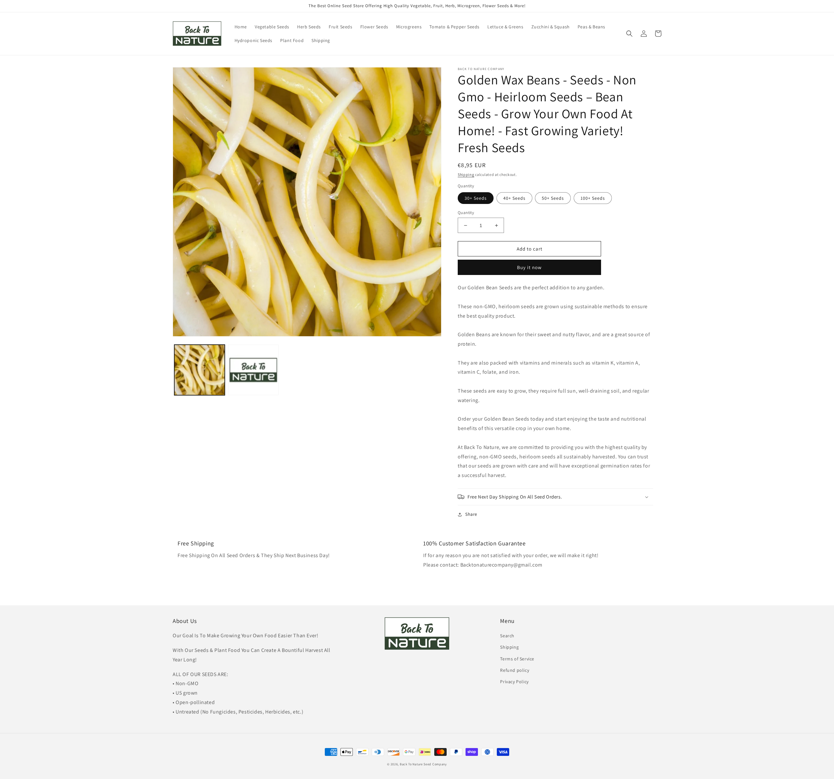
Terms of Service (517, 659)
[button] (629, 33)
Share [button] (471, 514)
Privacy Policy (514, 682)
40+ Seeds (514, 198)
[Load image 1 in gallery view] (199, 370)
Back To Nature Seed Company (423, 764)
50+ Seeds (553, 198)
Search (507, 636)
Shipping (466, 174)
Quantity (466, 212)
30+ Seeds (476, 198)
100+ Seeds (593, 198)
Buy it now (529, 267)
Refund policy (514, 670)
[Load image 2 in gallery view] (253, 370)
